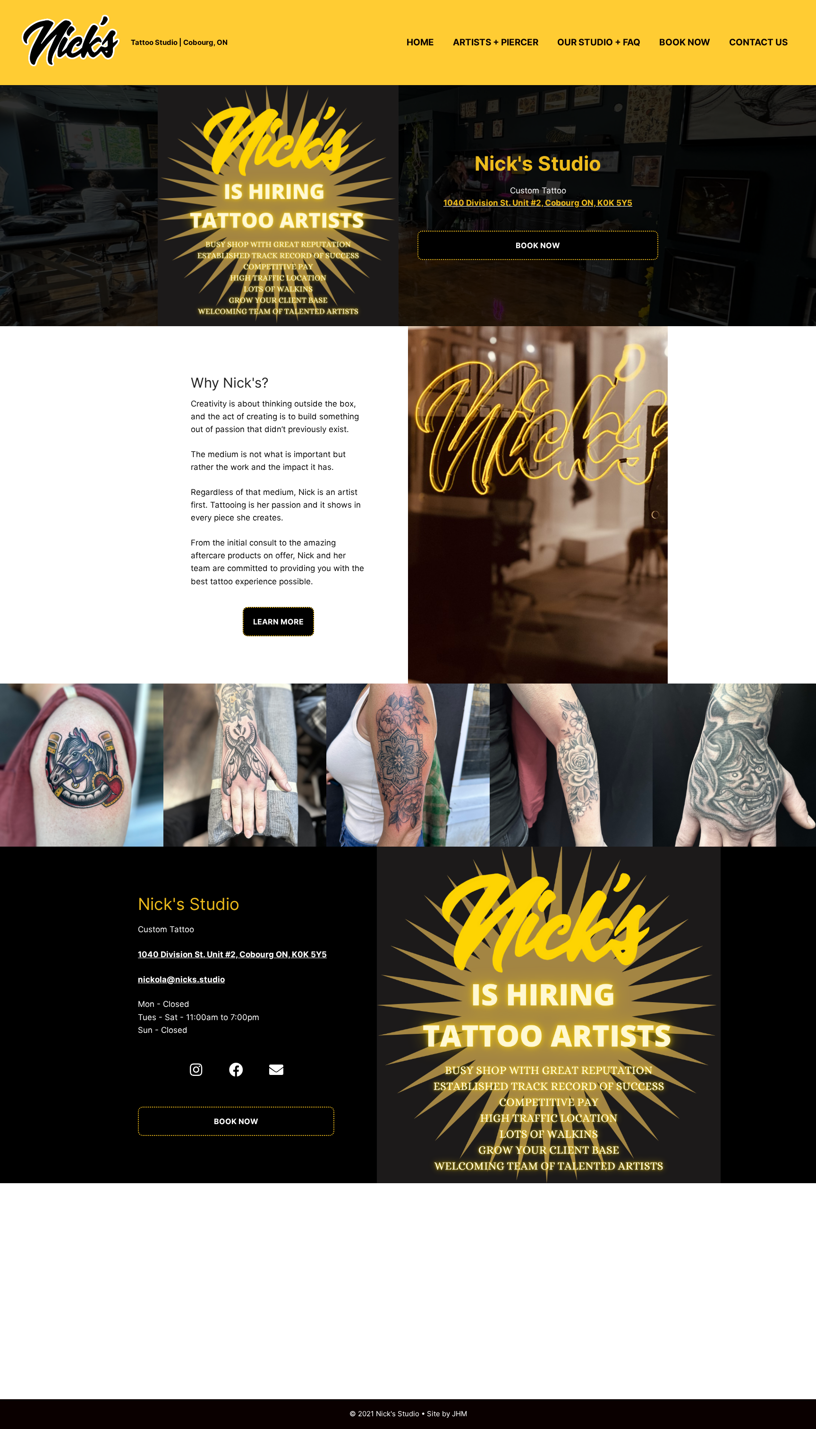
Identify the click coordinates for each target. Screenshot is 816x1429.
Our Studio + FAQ (598, 42)
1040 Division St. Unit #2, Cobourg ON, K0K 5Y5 (537, 203)
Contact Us (758, 42)
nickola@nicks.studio (181, 979)
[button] (196, 1070)
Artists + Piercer (495, 42)
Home (420, 42)
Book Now (684, 42)
